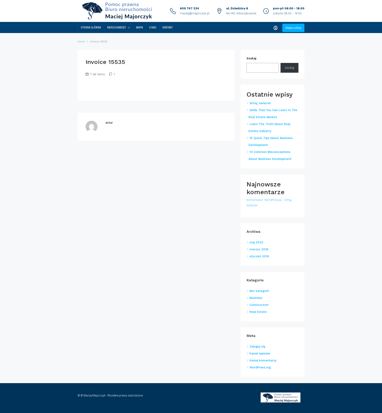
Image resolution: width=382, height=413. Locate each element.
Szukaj (251, 58)
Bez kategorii (259, 291)
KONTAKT (168, 27)
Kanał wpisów (259, 353)
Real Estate (258, 312)
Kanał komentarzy (263, 360)
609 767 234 (189, 8)
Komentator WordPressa (264, 200)
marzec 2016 (258, 249)
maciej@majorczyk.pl (195, 13)
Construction (259, 305)
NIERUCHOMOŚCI (116, 27)
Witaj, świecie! (260, 103)
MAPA (139, 27)
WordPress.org (260, 367)
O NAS (152, 27)
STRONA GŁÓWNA (91, 27)
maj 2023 (256, 242)
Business (255, 298)
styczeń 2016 (259, 256)
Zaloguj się (257, 346)
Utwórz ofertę (293, 27)
